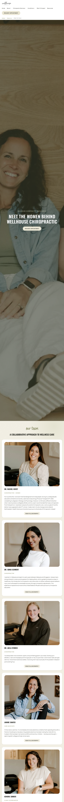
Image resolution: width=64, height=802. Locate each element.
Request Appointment (11, 13)
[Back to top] (60, 799)
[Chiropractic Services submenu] (25, 8)
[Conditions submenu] (34, 8)
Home (3, 18)
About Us (9, 18)
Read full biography (32, 513)
